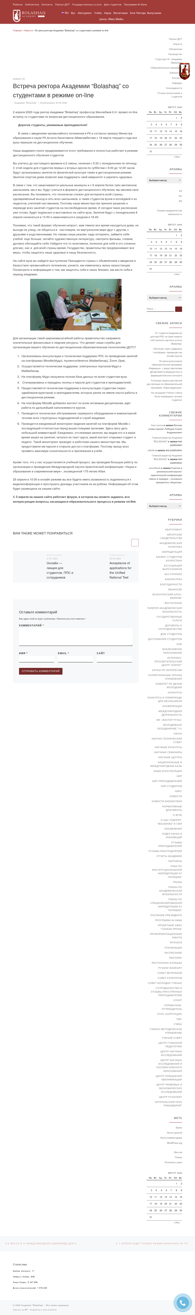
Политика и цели (173, 1162)
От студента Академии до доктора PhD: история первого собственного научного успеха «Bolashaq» (166, 338)
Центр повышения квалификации (169, 1077)
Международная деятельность (170, 712)
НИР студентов (171, 786)
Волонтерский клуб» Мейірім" (167, 596)
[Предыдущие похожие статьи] (127, 542)
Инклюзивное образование (172, 650)
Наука (178, 733)
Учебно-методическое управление (166, 1030)
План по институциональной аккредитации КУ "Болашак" (167, 871)
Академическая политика (171, 544)
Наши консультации (168, 771)
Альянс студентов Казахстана (169, 558)
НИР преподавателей (167, 781)
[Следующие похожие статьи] (135, 542)
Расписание (173, 952)
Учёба (178, 1024)
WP (26, 1309)
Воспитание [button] (120, 13)
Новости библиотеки (167, 801)
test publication (174, 450)
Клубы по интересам (167, 670)
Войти (179, 1127)
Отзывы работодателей (165, 851)
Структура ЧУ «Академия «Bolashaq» (168, 60)
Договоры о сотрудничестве (170, 627)
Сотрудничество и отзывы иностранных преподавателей (166, 991)
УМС (179, 1019)
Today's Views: (22, 1277)
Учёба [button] (98, 13)
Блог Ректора (138, 13)
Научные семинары (168, 752)
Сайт (101, 653)
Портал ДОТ (175, 38)
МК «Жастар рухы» (169, 719)
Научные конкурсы (168, 747)
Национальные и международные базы (166, 764)
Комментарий (31, 625)
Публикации (173, 947)
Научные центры (170, 757)
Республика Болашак (167, 962)
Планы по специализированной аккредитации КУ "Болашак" (166, 905)
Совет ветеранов (169, 972)
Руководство (175, 54)
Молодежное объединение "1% (169, 726)
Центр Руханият (170, 1096)
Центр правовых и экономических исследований (169, 1088)
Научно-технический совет (167, 740)
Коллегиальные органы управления (165, 676)
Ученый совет (172, 1037)
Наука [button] (107, 13)
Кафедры (177, 82)
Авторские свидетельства (171, 536)
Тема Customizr (50, 1309)
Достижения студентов (165, 639)
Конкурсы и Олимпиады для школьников (165, 699)
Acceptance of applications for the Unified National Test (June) (120, 572)
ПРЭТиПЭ (176, 942)
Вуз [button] (73, 13)
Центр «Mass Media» (111, 19)
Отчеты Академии (169, 856)
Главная (17, 30)
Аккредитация (172, 551)
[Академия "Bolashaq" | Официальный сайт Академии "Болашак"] (29, 15)
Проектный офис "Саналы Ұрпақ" (170, 927)
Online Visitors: (22, 1271)
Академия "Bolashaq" (25, 103)
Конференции (172, 706)
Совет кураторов (170, 977)
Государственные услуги (169, 618)
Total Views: (20, 1282)
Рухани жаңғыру (170, 967)
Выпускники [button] (154, 13)
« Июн (176, 156)
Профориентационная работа (166, 935)
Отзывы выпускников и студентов (170, 94)
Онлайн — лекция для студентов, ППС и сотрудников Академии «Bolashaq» (60, 575)
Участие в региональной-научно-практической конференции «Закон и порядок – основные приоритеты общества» (165, 475)
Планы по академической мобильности (170, 890)
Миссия (178, 1152)
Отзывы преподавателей (170, 844)
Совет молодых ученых (165, 982)
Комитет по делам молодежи (169, 685)
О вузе (177, 814)
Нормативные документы (172, 808)
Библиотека (173, 579)
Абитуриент (173, 529)
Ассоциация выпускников (172, 567)
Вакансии (175, 589)
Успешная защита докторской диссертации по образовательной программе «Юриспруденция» (164, 384)
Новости (28, 30)
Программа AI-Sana (168, 920)
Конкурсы (175, 692)
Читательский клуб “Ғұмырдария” (168, 1103)
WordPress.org (174, 1142)
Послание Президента (166, 915)
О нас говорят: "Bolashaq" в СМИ (169, 821)
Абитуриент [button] (85, 13)
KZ (180, 190)
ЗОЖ (179, 644)
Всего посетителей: (25, 1288)
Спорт (177, 1000)
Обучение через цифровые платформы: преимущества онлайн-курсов (167, 352)
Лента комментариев (171, 1137)
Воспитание (173, 603)
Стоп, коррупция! (169, 1013)
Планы (177, 882)
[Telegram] (184, 71)
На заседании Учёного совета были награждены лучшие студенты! (166, 396)
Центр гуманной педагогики (170, 1044)
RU (180, 195)
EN (180, 201)
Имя (23, 653)
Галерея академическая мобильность (169, 212)
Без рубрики (173, 574)
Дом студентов (171, 634)
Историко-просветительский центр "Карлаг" (168, 661)
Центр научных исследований (171, 1053)
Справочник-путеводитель (172, 1007)
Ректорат (175, 957)
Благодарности (174, 87)
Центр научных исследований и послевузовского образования (169, 1065)
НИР (179, 776)
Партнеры (175, 861)
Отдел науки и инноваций (172, 835)
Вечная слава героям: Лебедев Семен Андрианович (165, 429)
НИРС (178, 791)
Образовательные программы (166, 67)
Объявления (175, 49)
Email (63, 653)
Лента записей (174, 1132)
